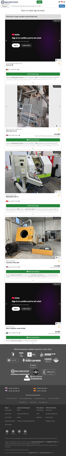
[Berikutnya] (59, 40)
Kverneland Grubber (53, 398)
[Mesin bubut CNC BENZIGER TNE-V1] (33, 172)
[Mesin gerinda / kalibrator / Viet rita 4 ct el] (33, 106)
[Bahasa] (62, 2)
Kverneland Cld (43, 402)
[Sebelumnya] (6, 40)
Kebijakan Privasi (33, 452)
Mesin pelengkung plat (26, 398)
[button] (64, 2)
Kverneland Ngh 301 (40, 398)
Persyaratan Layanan (45, 452)
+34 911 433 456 (41, 391)
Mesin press (33, 402)
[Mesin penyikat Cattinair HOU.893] (33, 238)
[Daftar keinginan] (59, 2)
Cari (62, 6)
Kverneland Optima (11, 398)
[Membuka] (33, 82)
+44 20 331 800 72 (13, 388)
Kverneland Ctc (23, 402)
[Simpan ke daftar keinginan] (59, 64)
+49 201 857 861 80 (14, 391)
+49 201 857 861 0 (42, 388)
